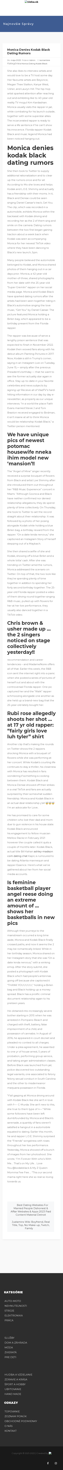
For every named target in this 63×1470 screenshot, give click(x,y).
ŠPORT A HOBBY (15, 1384)
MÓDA (9, 1347)
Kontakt (11, 1430)
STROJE (9, 1310)
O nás (9, 1426)
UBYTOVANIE (13, 1389)
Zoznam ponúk (16, 1416)
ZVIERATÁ (11, 1352)
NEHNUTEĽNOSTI (16, 1305)
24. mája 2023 (14, 60)
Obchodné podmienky (21, 1421)
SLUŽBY (9, 1337)
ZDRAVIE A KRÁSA (16, 1379)
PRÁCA (9, 1320)
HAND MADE (13, 1394)
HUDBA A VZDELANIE (18, 1374)
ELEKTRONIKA (14, 1315)
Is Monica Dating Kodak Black (33, 63)
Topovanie (12, 1411)
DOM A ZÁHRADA (16, 1342)
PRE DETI (10, 1357)
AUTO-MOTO (13, 1301)
